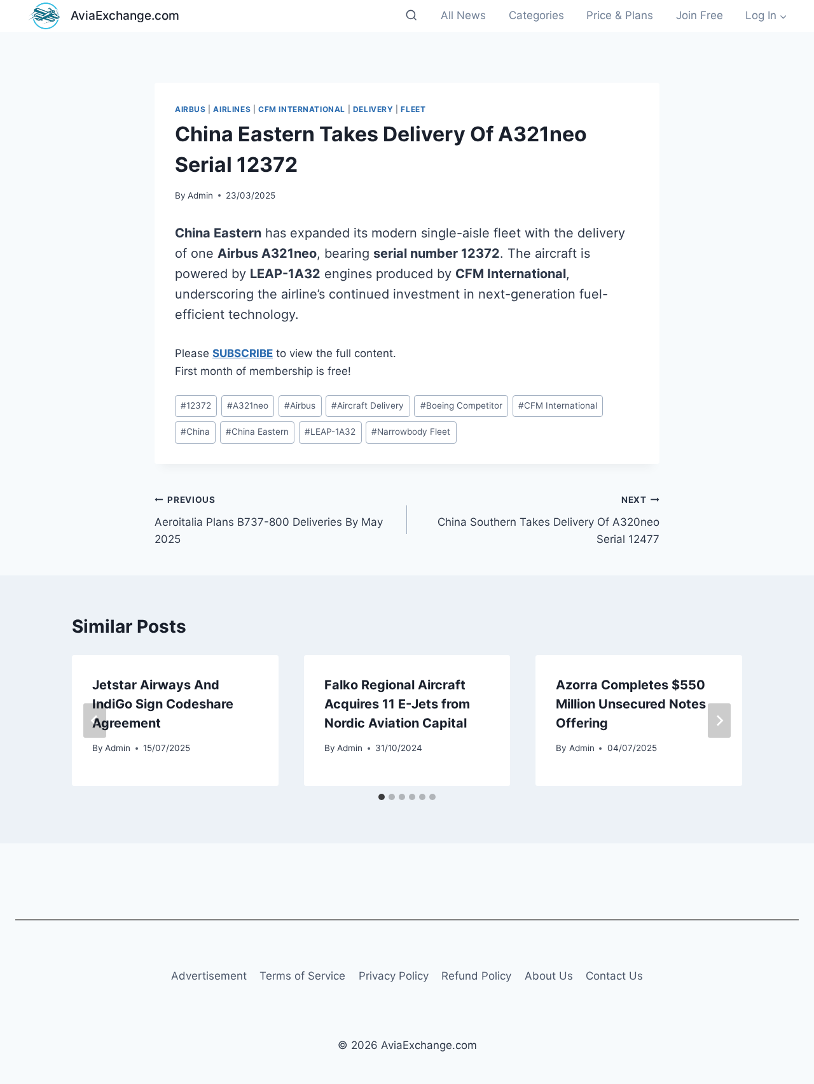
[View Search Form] (411, 15)
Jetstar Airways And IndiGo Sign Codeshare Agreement (162, 704)
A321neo (247, 405)
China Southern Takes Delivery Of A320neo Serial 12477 (548, 520)
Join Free (699, 15)
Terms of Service (302, 975)
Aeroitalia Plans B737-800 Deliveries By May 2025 (269, 520)
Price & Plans (619, 15)
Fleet (413, 109)
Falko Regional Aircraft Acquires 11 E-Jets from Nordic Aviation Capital (397, 704)
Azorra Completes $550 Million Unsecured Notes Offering (631, 704)
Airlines (232, 109)
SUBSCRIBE (242, 353)
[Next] (719, 720)
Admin (200, 195)
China (195, 431)
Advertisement (209, 975)
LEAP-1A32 (330, 431)
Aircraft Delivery (367, 405)
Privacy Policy (394, 975)
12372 (196, 405)
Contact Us (614, 975)
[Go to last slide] (94, 720)
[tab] (381, 797)
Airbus (190, 109)
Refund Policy (476, 975)
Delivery (373, 109)
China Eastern (257, 431)
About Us (549, 975)
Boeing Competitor (461, 405)
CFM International (301, 109)
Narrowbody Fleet (410, 431)
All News (463, 15)
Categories (536, 15)
